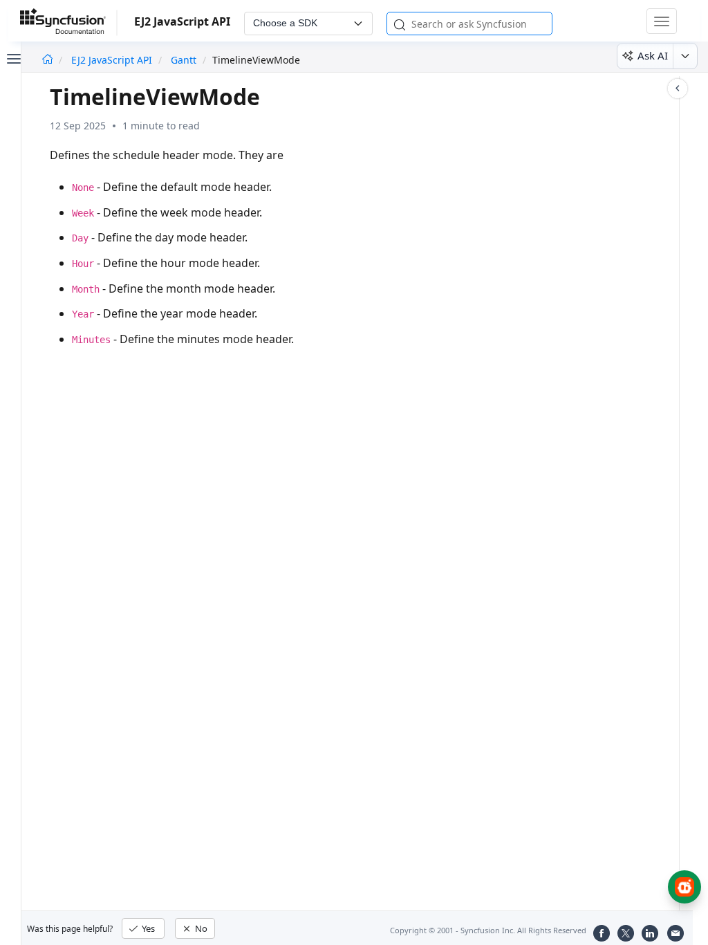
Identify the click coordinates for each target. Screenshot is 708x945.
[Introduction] (47, 59)
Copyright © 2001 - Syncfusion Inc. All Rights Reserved (488, 930)
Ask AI (652, 55)
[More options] (685, 56)
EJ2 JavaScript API (113, 59)
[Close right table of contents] (677, 88)
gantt (183, 59)
